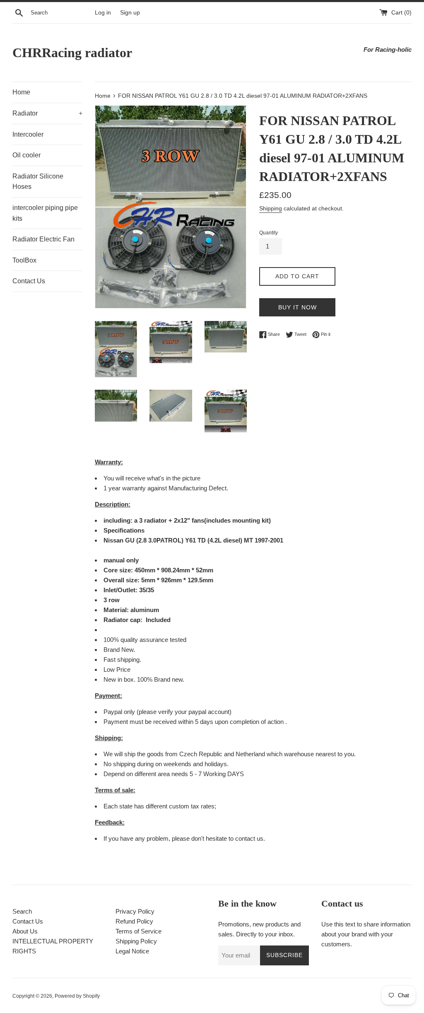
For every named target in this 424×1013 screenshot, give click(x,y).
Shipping (270, 208)
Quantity (268, 233)
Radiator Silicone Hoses (37, 182)
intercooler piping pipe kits (45, 213)
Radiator (47, 113)
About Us (25, 931)
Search (22, 911)
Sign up (130, 13)
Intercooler (27, 134)
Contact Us (28, 281)
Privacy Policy (135, 911)
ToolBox (24, 260)
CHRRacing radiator (72, 52)
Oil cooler (26, 155)
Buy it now (297, 307)
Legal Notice (132, 951)
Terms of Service (138, 931)
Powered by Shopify (77, 996)
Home (21, 92)
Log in (103, 13)
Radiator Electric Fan (43, 239)
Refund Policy (134, 921)
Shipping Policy (136, 941)
